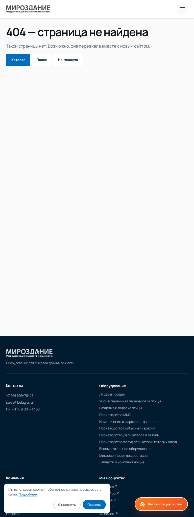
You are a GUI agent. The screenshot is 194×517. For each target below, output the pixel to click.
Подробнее (27, 494)
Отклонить (67, 504)
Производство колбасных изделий (127, 428)
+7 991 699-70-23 (19, 395)
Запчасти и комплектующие (121, 462)
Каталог (18, 59)
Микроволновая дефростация (123, 455)
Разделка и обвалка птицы (120, 408)
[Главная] (29, 353)
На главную (68, 59)
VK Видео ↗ (108, 513)
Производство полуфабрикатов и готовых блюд (138, 442)
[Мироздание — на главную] (28, 9)
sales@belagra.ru (19, 402)
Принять (94, 504)
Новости (13, 513)
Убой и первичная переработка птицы (130, 401)
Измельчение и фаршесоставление (128, 421)
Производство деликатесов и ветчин (129, 435)
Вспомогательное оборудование (126, 448)
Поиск (41, 59)
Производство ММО (115, 414)
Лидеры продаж (112, 394)
